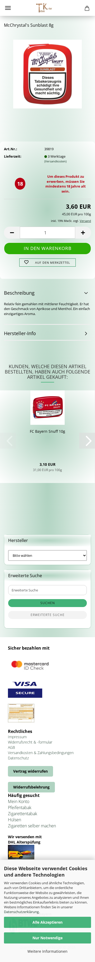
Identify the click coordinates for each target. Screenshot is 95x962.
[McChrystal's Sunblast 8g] (47, 72)
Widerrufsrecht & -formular (30, 742)
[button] (12, 233)
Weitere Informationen (47, 951)
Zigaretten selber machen (32, 826)
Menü (8, 8)
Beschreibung (19, 293)
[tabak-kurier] (47, 8)
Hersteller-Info (20, 333)
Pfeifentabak (19, 807)
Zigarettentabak (22, 814)
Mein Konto (18, 801)
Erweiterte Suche (48, 615)
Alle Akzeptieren (47, 922)
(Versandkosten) (55, 161)
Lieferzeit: (12, 156)
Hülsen (14, 820)
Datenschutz (18, 757)
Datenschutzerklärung (21, 911)
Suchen (47, 603)
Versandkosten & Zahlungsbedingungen (41, 752)
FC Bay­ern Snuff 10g (47, 431)
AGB (11, 747)
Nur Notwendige (47, 937)
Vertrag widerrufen (30, 771)
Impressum (17, 736)
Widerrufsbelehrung (31, 787)
